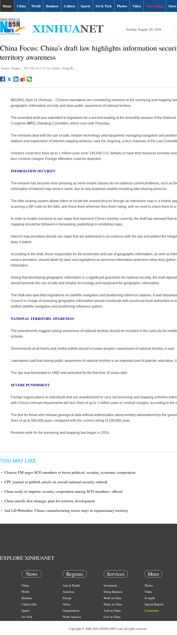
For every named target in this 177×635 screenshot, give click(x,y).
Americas (68, 592)
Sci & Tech (104, 5)
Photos (122, 5)
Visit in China (112, 610)
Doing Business (113, 592)
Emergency (110, 623)
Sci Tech (27, 617)
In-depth (150, 598)
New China (154, 5)
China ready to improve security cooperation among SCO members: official (63, 491)
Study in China (113, 604)
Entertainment (30, 629)
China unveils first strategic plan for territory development (49, 500)
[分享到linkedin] (16, 79)
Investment (110, 585)
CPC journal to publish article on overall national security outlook (55, 481)
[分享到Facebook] (2, 79)
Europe (67, 598)
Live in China (112, 617)
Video (136, 5)
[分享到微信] (29, 79)
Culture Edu (29, 604)
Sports (85, 5)
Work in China (113, 598)
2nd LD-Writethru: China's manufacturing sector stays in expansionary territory (66, 510)
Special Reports (154, 604)
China (21, 5)
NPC (31, 123)
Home (7, 5)
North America (72, 617)
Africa (66, 604)
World (36, 5)
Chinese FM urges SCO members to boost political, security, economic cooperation (69, 472)
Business (52, 5)
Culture (69, 5)
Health (26, 623)
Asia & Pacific (71, 585)
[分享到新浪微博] (22, 79)
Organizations (71, 610)
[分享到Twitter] (9, 79)
